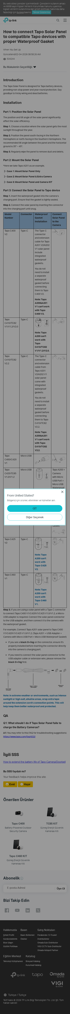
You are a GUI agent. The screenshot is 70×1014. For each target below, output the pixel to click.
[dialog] (35, 507)
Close (62, 492)
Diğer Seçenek (34, 517)
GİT (35, 508)
